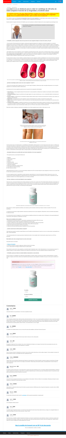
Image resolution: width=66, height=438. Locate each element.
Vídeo (4, 4)
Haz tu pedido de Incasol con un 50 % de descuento (33, 425)
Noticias (14, 1)
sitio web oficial (29, 267)
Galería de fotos (26, 1)
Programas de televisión (9, 4)
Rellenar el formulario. (11, 244)
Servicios (38, 1)
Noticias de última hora (7, 1)
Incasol (19, 267)
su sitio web (24, 395)
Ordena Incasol (33, 299)
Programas (33, 1)
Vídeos (19, 1)
